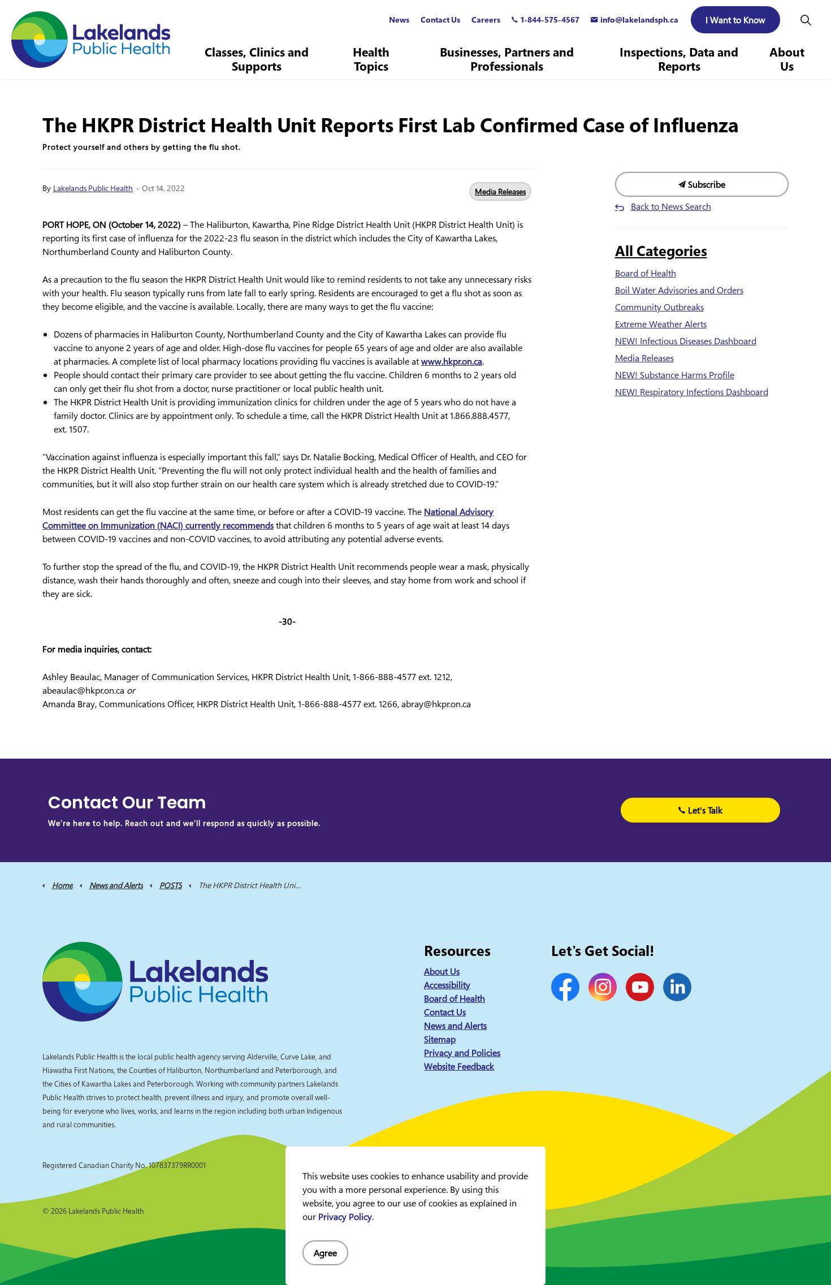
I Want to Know (735, 20)
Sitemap (440, 1039)
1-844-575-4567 (550, 19)
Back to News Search (671, 206)
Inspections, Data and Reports (679, 59)
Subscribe (705, 184)
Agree (325, 1253)
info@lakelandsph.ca (639, 19)
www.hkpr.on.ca (451, 361)
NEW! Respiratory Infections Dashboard (691, 392)
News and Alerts (455, 1025)
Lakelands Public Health (93, 188)
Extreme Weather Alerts (661, 324)
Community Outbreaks (659, 307)
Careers (485, 19)
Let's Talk (705, 810)
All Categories (661, 250)
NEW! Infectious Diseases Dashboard (685, 341)
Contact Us (440, 19)
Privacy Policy (345, 1216)
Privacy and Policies (462, 1052)
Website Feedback (459, 1066)
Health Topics (371, 59)
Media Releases (500, 191)
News (399, 19)
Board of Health (645, 273)
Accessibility (447, 985)
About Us (786, 59)
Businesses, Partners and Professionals (507, 59)
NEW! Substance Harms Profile (674, 375)
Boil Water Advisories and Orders (679, 290)
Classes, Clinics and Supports (257, 59)
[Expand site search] (805, 20)
